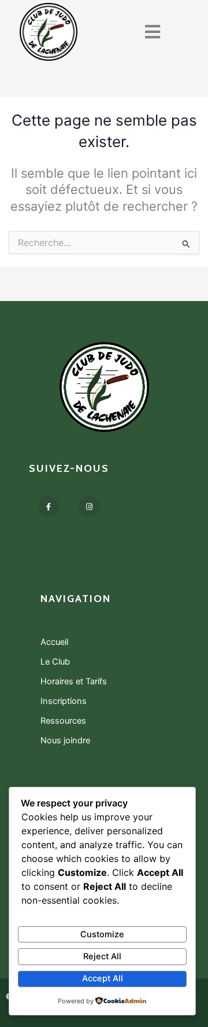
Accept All (102, 978)
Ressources (63, 721)
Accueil (54, 642)
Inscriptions (63, 701)
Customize (102, 934)
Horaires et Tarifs (73, 681)
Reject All (102, 956)
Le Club (55, 661)
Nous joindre (65, 740)
